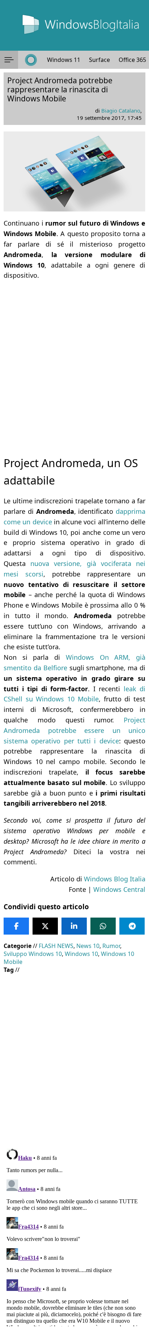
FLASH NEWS (56, 946)
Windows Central (119, 889)
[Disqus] (74, 1235)
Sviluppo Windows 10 (33, 954)
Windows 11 (63, 60)
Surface (99, 60)
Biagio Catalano (120, 110)
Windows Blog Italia (114, 878)
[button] (9, 60)
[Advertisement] (74, 361)
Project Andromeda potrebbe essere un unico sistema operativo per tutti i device (74, 730)
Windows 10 (81, 954)
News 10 (87, 946)
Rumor (111, 946)
